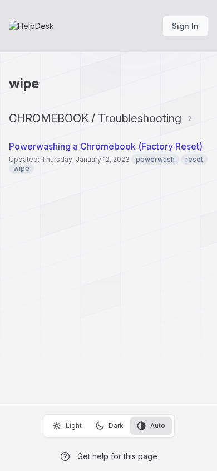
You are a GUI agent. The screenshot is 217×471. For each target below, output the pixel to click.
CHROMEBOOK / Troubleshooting (95, 118)
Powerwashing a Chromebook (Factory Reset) (106, 146)
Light (74, 425)
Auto (157, 425)
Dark (116, 425)
